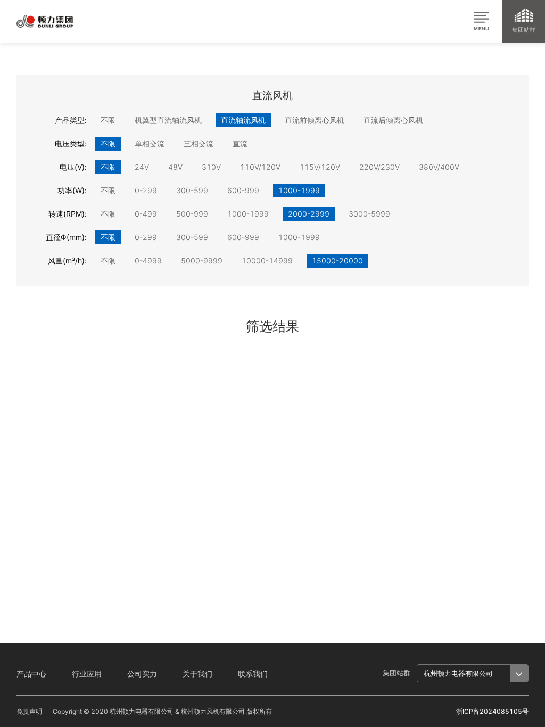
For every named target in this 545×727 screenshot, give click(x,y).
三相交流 (198, 143)
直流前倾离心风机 (314, 120)
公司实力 (142, 673)
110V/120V (260, 166)
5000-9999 (201, 260)
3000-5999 (369, 213)
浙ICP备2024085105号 (492, 711)
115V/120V (320, 166)
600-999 (243, 190)
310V (211, 166)
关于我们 (197, 673)
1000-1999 (299, 190)
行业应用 (87, 673)
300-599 (192, 190)
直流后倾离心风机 (393, 120)
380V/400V (439, 166)
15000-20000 (337, 260)
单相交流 (149, 143)
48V (175, 166)
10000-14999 (267, 260)
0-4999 (148, 260)
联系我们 (253, 673)
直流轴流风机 (243, 120)
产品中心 (31, 673)
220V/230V (379, 166)
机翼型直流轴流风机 (168, 120)
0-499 (146, 213)
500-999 (192, 213)
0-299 (146, 190)
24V (142, 166)
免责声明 (29, 711)
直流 (240, 143)
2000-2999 (308, 213)
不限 (108, 120)
